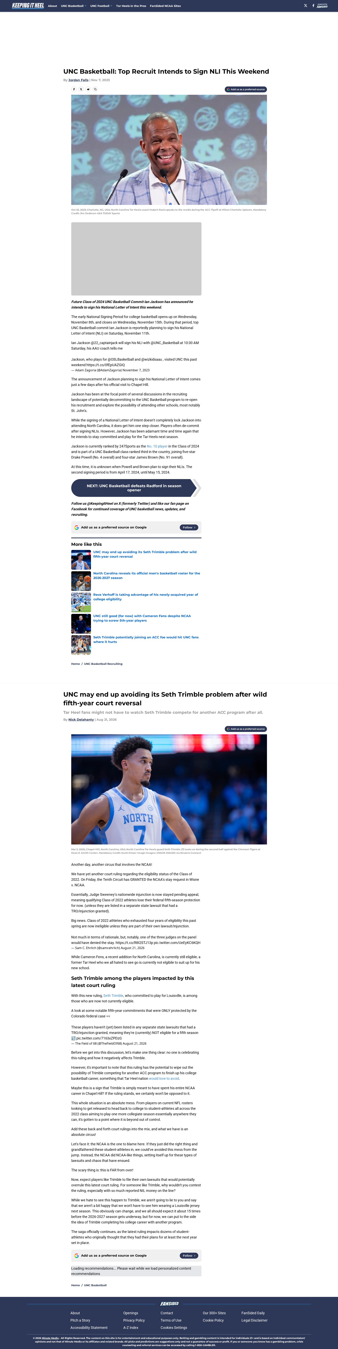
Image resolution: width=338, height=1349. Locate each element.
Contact (167, 1313)
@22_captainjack (104, 343)
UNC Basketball (95, 1285)
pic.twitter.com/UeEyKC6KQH (177, 943)
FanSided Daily (253, 1313)
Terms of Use (171, 1320)
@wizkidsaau (151, 359)
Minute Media (50, 1338)
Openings (130, 1313)
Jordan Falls (78, 80)
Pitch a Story (80, 1320)
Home (75, 664)
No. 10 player (157, 446)
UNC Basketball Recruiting (103, 664)
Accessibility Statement (89, 1328)
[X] (305, 5)
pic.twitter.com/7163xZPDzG (99, 1038)
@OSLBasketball (121, 359)
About (52, 6)
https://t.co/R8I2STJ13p (134, 943)
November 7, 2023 (136, 370)
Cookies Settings (174, 1328)
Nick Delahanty (81, 719)
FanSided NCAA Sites (165, 6)
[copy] (95, 89)
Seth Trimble (113, 995)
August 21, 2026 (132, 948)
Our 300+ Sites (214, 1313)
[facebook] (313, 5)
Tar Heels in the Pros (131, 6)
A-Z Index (130, 1328)
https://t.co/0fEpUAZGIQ (105, 365)
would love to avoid (164, 1078)
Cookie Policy (213, 1320)
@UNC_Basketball (165, 343)
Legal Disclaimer (255, 1320)
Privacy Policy (134, 1320)
